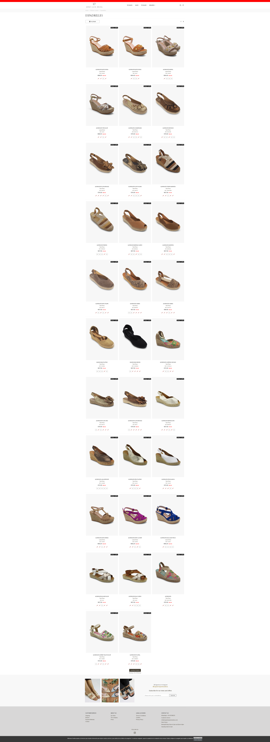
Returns (87, 717)
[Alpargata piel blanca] (168, 456)
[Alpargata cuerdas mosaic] (168, 339)
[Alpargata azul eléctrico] (168, 515)
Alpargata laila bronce (102, 479)
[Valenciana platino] (102, 339)
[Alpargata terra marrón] (168, 163)
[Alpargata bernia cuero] (135, 222)
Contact (87, 721)
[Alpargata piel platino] (135, 456)
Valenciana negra (135, 362)
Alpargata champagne (135, 128)
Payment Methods (89, 719)
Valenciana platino (102, 362)
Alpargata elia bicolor (102, 596)
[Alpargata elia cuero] (135, 573)
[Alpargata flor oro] (102, 398)
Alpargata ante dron (102, 69)
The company (114, 717)
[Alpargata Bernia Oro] (168, 398)
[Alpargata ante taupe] (102, 281)
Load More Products (135, 670)
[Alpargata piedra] (102, 222)
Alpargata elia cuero (135, 596)
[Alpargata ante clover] (135, 515)
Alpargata (168, 596)
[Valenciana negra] (135, 339)
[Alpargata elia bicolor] (102, 573)
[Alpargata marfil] (168, 46)
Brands (151, 5)
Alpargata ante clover (135, 537)
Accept (198, 737)
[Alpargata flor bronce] (102, 163)
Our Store (113, 715)
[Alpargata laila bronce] (102, 456)
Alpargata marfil (168, 69)
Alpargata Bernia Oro (168, 420)
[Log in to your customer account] (183, 5)
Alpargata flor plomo (135, 186)
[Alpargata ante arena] (102, 515)
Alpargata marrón (168, 245)
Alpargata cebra (135, 303)
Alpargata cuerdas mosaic (168, 362)
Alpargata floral (135, 655)
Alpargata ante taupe (102, 303)
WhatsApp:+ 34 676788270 (168, 715)
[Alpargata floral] (135, 632)
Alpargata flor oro (102, 420)
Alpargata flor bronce (102, 186)
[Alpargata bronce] (168, 105)
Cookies (138, 717)
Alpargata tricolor (102, 128)
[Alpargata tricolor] (102, 105)
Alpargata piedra (102, 245)
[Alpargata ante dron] (102, 46)
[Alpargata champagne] (135, 105)
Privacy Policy (139, 719)
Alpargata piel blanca (168, 479)
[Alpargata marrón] (168, 222)
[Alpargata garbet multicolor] (102, 632)
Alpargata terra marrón (168, 186)
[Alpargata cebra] (135, 281)
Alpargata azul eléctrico (168, 537)
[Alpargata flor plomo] (135, 163)
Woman (129, 5)
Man (136, 5)
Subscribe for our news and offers (160, 691)
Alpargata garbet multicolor (102, 655)
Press (112, 719)
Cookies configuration (198, 739)
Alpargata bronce (168, 128)
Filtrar (93, 21)
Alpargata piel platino (135, 479)
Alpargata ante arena (101, 537)
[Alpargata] (168, 573)
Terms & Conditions (141, 715)
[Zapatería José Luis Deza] (94, 5)
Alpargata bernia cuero (135, 245)
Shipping (87, 715)
